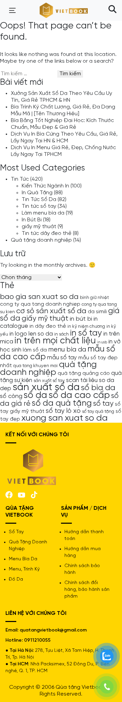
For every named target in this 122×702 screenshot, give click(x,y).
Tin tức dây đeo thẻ (47, 233)
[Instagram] (34, 494)
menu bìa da (67, 349)
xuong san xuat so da (64, 418)
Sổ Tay (16, 532)
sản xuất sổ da (46, 387)
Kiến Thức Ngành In (45, 186)
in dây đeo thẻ (47, 326)
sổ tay (103, 403)
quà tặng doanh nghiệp (48, 368)
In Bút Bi (32, 220)
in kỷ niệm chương (86, 326)
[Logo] (31, 466)
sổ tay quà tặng (98, 411)
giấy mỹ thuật (39, 226)
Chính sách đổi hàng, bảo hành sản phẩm (86, 589)
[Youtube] (21, 494)
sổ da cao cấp (79, 395)
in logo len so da (31, 334)
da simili (97, 312)
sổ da (35, 395)
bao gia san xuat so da (39, 297)
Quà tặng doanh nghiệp (41, 240)
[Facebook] (9, 494)
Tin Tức (20, 179)
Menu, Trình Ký (24, 569)
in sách (61, 334)
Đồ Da (16, 579)
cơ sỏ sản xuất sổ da (51, 311)
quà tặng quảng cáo (84, 373)
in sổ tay (86, 333)
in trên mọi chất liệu (55, 341)
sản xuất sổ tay (49, 380)
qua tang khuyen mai (35, 365)
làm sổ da (35, 350)
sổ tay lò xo (63, 411)
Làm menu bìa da (43, 213)
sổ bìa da (98, 388)
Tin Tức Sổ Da (39, 199)
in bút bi (81, 319)
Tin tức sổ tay (39, 206)
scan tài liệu (82, 380)
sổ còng (11, 396)
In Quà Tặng (37, 193)
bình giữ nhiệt (94, 297)
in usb (102, 342)
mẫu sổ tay (62, 358)
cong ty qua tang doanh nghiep (40, 304)
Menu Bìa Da (23, 559)
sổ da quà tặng (62, 403)
